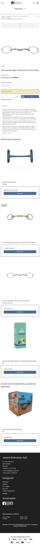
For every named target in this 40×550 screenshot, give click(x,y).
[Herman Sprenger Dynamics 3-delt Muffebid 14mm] (20, 222)
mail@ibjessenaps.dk (13, 470)
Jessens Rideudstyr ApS (20, 537)
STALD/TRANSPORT (9, 491)
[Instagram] (7, 504)
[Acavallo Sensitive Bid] (20, 162)
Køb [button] (32, 96)
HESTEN (5, 489)
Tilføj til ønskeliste (6, 99)
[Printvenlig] (38, 16)
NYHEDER (5, 482)
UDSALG (5, 484)
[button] (20, 24)
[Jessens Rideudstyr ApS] (20, 3)
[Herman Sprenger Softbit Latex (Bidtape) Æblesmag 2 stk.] (20, 341)
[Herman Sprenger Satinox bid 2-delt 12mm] (20, 281)
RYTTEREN (6, 486)
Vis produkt (20, 193)
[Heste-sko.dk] (11, 504)
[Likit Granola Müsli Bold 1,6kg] (20, 409)
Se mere (5, 493)
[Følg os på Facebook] (4, 504)
